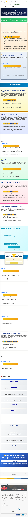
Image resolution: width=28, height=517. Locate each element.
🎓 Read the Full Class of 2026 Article (10, 100)
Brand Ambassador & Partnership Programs (17, 497)
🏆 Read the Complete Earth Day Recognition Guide (12, 169)
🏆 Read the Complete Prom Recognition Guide (11, 145)
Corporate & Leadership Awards (24, 496)
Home (1, 6)
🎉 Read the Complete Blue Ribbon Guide (10, 341)
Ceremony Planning (14, 410)
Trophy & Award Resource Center (5, 6)
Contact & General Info (11, 495)
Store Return (11, 497)
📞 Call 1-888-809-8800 (14, 461)
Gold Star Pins (23, 505)
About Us (11, 494)
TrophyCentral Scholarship (17, 494)
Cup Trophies (23, 502)
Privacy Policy (11, 498)
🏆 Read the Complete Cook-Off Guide (10, 214)
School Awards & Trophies (24, 498)
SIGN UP (23, 489)
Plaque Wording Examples (14, 398)
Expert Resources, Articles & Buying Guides (18, 499)
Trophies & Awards (24, 495)
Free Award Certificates (14, 381)
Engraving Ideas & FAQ (18, 496)
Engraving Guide (14, 387)
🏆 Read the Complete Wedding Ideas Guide (11, 191)
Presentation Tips (14, 404)
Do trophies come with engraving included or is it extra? (10, 243)
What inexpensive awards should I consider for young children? (11, 244)
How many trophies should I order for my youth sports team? (11, 237)
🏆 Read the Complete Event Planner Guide (10, 123)
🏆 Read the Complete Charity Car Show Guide (11, 36)
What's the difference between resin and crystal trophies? (10, 236)
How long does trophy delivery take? (8, 235)
